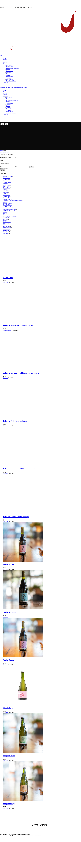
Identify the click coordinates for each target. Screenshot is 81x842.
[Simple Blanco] (23, 752)
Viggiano (8, 110)
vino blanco (6, 226)
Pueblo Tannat (6, 229)
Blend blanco (6, 185)
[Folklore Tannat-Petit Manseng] (23, 513)
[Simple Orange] (23, 800)
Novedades (9, 97)
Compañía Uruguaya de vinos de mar (12, 200)
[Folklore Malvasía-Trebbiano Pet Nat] (23, 322)
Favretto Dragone (7, 176)
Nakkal (5, 212)
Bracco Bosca (9, 108)
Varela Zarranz (7, 222)
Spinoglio (8, 107)
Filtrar (32, 167)
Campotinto (6, 190)
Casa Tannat (6, 193)
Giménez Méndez (7, 207)
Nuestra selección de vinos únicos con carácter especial (13, 6)
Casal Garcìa (6, 195)
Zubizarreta (6, 233)
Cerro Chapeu (9, 111)
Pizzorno (5, 215)
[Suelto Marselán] (23, 609)
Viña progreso (9, 103)
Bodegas (5, 96)
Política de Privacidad (5, 837)
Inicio (4, 90)
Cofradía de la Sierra (8, 199)
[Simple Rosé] (23, 704)
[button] (7, 330)
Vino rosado (6, 230)
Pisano (8, 101)
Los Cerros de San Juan (9, 210)
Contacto (5, 114)
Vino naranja (6, 178)
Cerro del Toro (7, 197)
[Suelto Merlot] (23, 561)
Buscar (2, 170)
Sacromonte (6, 217)
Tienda (5, 91)
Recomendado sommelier (12, 100)
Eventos (5, 94)
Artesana (8, 104)
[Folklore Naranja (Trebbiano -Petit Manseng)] (23, 369)
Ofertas (5, 93)
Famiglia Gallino (7, 203)
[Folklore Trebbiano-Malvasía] (23, 417)
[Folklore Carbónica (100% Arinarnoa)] (23, 465)
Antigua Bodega (7, 182)
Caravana (5, 192)
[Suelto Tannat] (23, 656)
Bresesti (8, 106)
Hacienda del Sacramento (9, 209)
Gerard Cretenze (7, 206)
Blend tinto (6, 186)
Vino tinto (5, 232)
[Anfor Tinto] (23, 274)
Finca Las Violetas (11, 113)
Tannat (5, 220)
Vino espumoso (7, 227)
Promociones (9, 99)
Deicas (5, 202)
